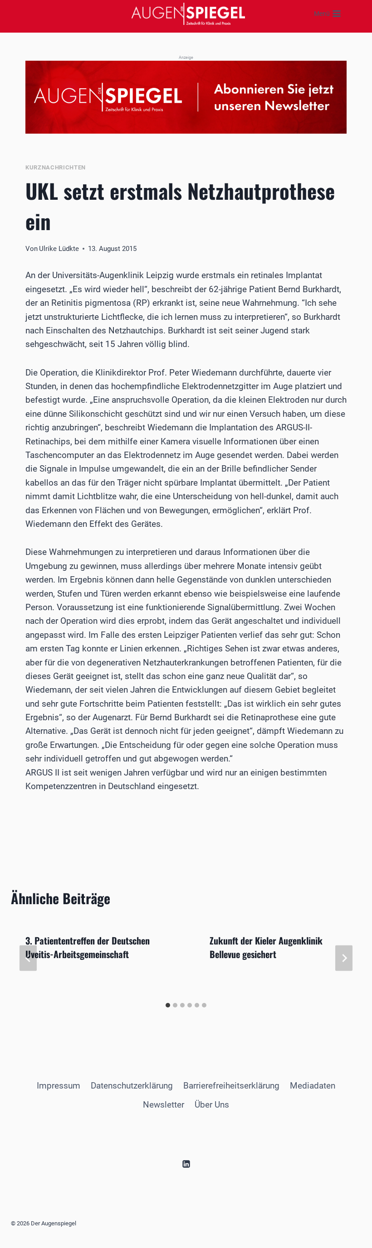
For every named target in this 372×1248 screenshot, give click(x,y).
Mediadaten (312, 1085)
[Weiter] (343, 958)
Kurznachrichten (55, 167)
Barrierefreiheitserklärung (231, 1085)
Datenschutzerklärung (132, 1085)
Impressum (58, 1085)
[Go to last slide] (28, 958)
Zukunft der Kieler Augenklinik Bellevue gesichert (266, 947)
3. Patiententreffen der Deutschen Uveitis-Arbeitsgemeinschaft (87, 947)
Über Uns (212, 1104)
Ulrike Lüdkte (59, 249)
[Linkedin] (186, 1163)
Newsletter (163, 1104)
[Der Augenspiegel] (188, 13)
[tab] (168, 1005)
